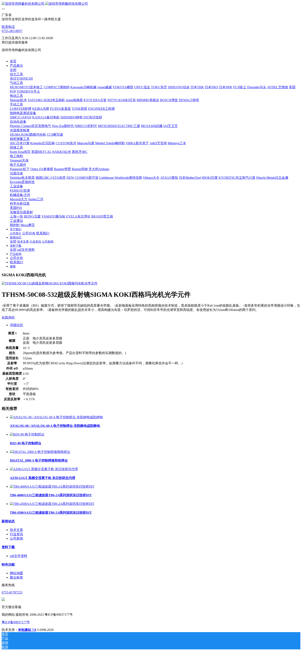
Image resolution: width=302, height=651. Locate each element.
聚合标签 (16, 577)
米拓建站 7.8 (27, 630)
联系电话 (8, 27)
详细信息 (16, 325)
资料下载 (8, 547)
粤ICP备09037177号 (16, 622)
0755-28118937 (12, 31)
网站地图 (16, 573)
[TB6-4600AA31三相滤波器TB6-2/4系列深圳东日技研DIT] (52, 486)
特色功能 (8, 564)
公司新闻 (16, 538)
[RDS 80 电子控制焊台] (27, 434)
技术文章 (16, 530)
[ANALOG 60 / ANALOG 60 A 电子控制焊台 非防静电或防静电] (56, 417)
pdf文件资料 (18, 556)
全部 (13, 70)
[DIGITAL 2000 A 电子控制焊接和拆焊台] (40, 452)
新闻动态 (8, 521)
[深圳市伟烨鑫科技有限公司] (151, 4)
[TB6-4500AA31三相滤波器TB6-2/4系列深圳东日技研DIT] (52, 503)
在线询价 (8, 317)
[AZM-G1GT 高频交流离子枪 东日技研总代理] (44, 469)
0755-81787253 (12, 592)
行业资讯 (16, 534)
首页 (13, 61)
